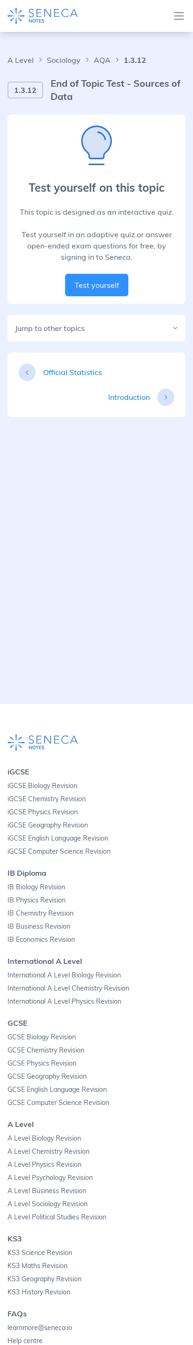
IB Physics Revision (36, 900)
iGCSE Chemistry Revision (46, 799)
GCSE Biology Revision (41, 1037)
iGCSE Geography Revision (47, 825)
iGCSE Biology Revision (42, 785)
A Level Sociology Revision (47, 1204)
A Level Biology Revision (44, 1138)
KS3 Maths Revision (37, 1266)
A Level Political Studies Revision (56, 1217)
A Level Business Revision (46, 1191)
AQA (102, 60)
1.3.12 (135, 60)
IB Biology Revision (36, 887)
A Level (20, 60)
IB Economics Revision (41, 939)
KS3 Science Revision (39, 1252)
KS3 (14, 1238)
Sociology (64, 60)
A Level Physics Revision (44, 1164)
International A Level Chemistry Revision (68, 988)
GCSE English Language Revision (57, 1089)
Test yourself (96, 285)
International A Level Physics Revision (64, 1001)
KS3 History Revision (38, 1292)
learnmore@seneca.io (39, 1327)
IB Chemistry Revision (40, 913)
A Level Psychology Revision (50, 1177)
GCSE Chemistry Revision (45, 1050)
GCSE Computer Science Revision (58, 1102)
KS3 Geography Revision (44, 1279)
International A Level (44, 961)
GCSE (17, 1023)
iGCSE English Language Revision (57, 838)
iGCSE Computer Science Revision (59, 851)
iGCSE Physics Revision (42, 812)
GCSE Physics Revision (41, 1063)
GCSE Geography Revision (47, 1076)
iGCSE (18, 771)
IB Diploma (26, 873)
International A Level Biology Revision (64, 975)
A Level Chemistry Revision (48, 1151)
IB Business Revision (38, 926)
